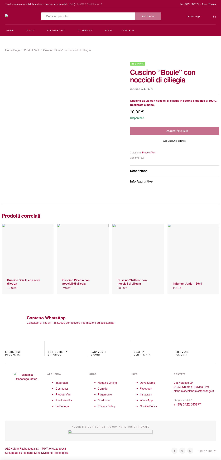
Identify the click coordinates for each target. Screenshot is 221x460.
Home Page (12, 50)
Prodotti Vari (31, 50)
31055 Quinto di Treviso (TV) (191, 387)
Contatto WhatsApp (46, 318)
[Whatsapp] (190, 451)
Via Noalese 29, (183, 383)
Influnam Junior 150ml (187, 283)
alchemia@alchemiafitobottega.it (194, 391)
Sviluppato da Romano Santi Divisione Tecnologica (36, 453)
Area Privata (209, 4)
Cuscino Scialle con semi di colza (23, 281)
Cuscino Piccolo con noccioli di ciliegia (76, 281)
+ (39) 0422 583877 (187, 404)
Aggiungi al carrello (177, 131)
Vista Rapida (46, 240)
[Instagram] (182, 451)
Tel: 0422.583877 (189, 4)
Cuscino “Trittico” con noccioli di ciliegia (132, 281)
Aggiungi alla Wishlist (174, 140)
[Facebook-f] (174, 451)
